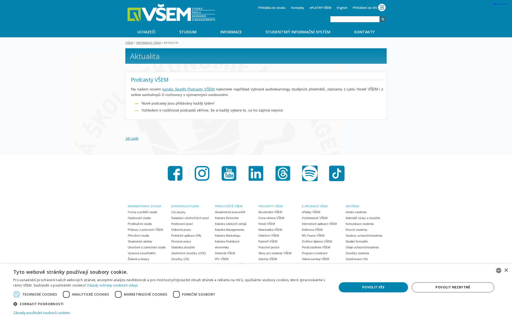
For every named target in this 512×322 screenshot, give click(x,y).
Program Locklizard (314, 253)
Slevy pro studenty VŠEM (274, 253)
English (342, 8)
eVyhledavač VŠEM (314, 218)
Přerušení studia (138, 235)
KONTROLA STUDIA (185, 206)
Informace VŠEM (148, 42)
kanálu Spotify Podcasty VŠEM (188, 89)
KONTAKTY (364, 31)
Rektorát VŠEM (225, 253)
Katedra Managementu (229, 229)
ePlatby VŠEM (311, 212)
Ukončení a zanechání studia (147, 247)
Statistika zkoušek (183, 247)
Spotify (310, 173)
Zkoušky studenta (357, 253)
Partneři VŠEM (267, 241)
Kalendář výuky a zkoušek (363, 218)
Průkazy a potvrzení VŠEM (145, 229)
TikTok (337, 173)
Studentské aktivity (140, 241)
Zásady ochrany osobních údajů (112, 285)
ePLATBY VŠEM (320, 8)
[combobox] (355, 19)
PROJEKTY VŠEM (270, 206)
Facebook (175, 173)
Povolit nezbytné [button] (452, 287)
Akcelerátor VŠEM (270, 212)
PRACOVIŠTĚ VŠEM (228, 206)
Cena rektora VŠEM (271, 218)
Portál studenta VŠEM (316, 247)
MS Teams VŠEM (313, 235)
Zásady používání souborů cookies (41, 312)
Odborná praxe (181, 229)
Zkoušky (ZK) (180, 259)
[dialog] (256, 293)
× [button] (506, 270)
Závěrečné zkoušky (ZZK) (188, 253)
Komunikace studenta (360, 223)
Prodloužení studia (140, 223)
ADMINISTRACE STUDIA (144, 206)
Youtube (229, 173)
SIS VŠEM (352, 206)
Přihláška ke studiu (272, 8)
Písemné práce (181, 241)
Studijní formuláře (357, 241)
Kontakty (297, 8)
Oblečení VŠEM (268, 235)
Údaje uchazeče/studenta (362, 247)
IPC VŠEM (222, 259)
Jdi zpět (131, 138)
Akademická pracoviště (230, 212)
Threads (283, 173)
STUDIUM (188, 31)
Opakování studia (139, 218)
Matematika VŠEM (270, 229)
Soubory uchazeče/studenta (364, 235)
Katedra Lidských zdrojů (230, 223)
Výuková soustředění (141, 253)
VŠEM (129, 42)
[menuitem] (146, 31)
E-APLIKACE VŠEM (314, 206)
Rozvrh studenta (356, 229)
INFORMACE (231, 31)
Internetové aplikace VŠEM (319, 223)
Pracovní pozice (268, 247)
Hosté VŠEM (266, 223)
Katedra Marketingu (227, 235)
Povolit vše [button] (373, 287)
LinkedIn (256, 173)
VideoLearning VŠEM (315, 259)
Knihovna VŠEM (312, 229)
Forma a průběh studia (142, 212)
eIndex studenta (356, 212)
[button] (170, 304)
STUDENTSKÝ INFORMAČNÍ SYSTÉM (298, 31)
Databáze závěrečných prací (190, 218)
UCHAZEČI (146, 31)
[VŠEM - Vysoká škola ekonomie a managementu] (171, 12)
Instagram (202, 173)
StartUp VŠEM (267, 259)
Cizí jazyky (178, 212)
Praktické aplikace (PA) (186, 235)
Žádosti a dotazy (138, 259)
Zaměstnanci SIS (357, 259)
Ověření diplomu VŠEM (317, 241)
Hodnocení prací (182, 223)
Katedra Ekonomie (227, 218)
